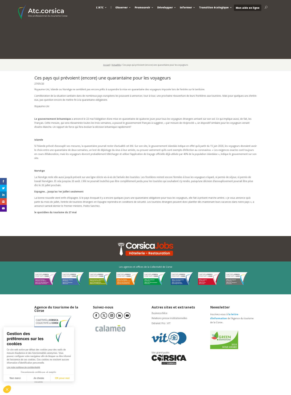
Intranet (38, 382)
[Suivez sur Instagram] (111, 315)
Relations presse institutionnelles (169, 318)
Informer (186, 7)
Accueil (106, 64)
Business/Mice (159, 313)
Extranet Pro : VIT (161, 323)
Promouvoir (142, 7)
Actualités (116, 64)
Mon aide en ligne (248, 7)
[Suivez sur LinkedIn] (119, 315)
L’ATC (100, 7)
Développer (165, 7)
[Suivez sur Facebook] (96, 315)
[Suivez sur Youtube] (127, 315)
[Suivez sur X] (104, 315)
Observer (121, 7)
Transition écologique (214, 7)
